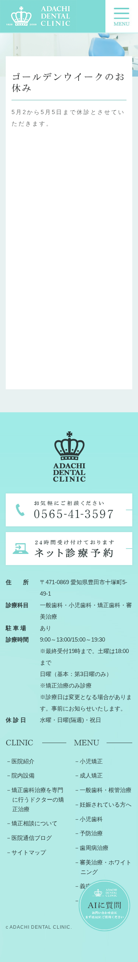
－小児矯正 (88, 761)
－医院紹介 (20, 761)
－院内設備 (20, 775)
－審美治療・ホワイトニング (102, 867)
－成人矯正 (88, 775)
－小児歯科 (88, 819)
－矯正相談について (32, 823)
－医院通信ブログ (29, 838)
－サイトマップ (26, 852)
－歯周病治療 (91, 847)
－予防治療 (88, 833)
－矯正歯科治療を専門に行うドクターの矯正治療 (35, 799)
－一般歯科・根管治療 (102, 790)
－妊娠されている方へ (102, 804)
